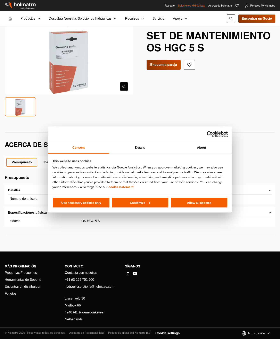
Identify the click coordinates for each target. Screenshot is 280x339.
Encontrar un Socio (257, 18)
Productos (27, 18)
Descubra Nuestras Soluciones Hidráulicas (80, 18)
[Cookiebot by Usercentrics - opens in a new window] (210, 134)
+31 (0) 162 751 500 (79, 279)
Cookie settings (167, 333)
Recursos (132, 18)
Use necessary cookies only (81, 202)
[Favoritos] (237, 6)
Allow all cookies (199, 202)
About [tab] (201, 147)
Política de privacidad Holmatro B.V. (129, 332)
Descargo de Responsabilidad (86, 332)
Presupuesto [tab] (22, 162)
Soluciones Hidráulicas (191, 5)
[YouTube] (134, 273)
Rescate (170, 5)
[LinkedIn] (127, 273)
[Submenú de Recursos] (142, 18)
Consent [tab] (78, 147)
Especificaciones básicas (28, 212)
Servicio (158, 18)
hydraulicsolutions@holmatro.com (89, 286)
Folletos (10, 293)
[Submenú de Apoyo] (186, 18)
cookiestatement (121, 187)
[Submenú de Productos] (38, 18)
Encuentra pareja (163, 64)
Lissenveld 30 (75, 298)
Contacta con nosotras (81, 272)
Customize (137, 202)
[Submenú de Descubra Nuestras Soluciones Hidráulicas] (115, 18)
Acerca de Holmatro (220, 5)
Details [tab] (140, 147)
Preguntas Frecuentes (21, 272)
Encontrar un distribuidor (22, 286)
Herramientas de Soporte (23, 279)
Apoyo (177, 18)
